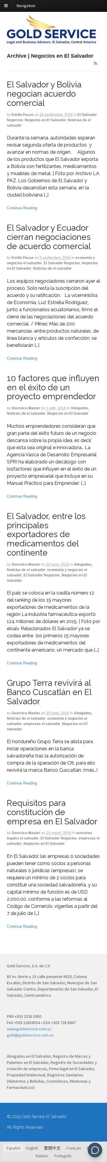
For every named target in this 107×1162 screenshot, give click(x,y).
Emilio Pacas (23, 115)
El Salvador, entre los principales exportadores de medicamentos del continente (46, 534)
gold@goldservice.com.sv (30, 1035)
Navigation (26, 5)
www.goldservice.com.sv (29, 1029)
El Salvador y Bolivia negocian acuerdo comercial (44, 94)
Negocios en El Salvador (45, 120)
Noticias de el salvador (52, 268)
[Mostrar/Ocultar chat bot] (95, 1150)
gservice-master (26, 408)
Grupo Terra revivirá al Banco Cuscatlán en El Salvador (49, 692)
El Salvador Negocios (62, 263)
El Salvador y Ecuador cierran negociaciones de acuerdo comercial (49, 237)
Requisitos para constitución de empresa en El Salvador (52, 812)
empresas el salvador (41, 724)
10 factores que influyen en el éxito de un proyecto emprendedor (53, 387)
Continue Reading (22, 208)
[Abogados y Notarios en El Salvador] (51, 40)
